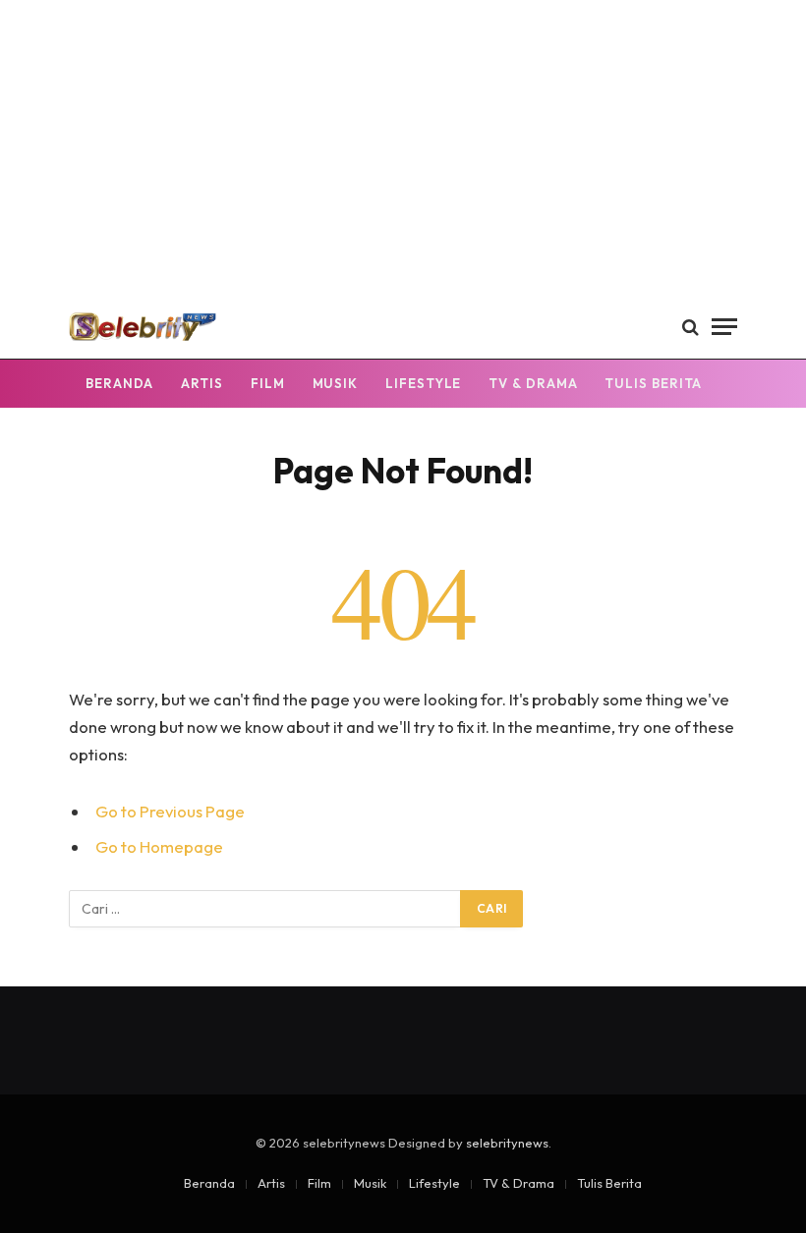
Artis (202, 383)
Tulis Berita (653, 383)
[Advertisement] (403, 147)
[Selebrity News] (142, 327)
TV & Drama (533, 383)
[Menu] (724, 327)
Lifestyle (423, 383)
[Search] (690, 327)
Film (268, 383)
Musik (336, 383)
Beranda (119, 383)
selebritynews (507, 1142)
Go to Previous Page (170, 811)
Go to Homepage (159, 846)
